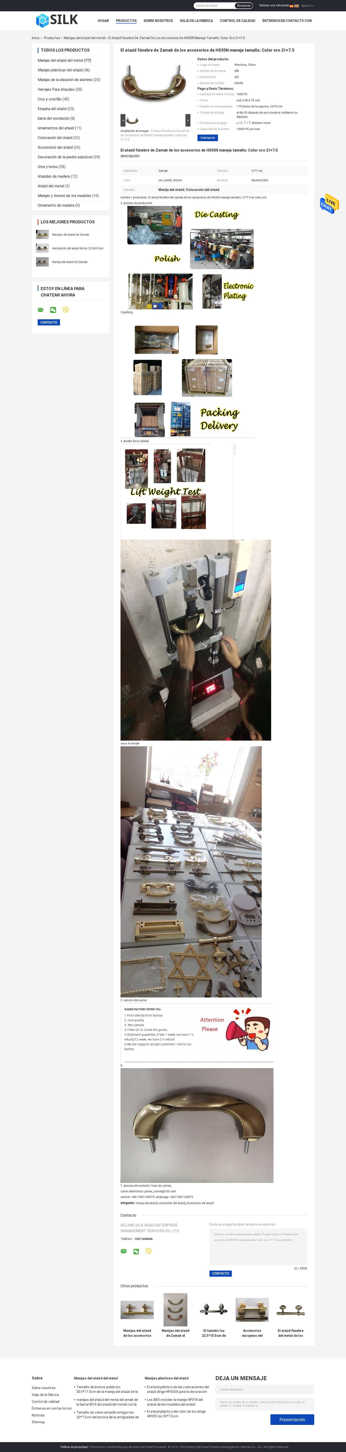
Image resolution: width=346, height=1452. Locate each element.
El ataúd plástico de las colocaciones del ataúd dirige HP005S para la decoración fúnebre (178, 1390)
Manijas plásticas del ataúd (60, 70)
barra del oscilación (53, 118)
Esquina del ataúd (52, 109)
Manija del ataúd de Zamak (69, 262)
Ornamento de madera (56, 205)
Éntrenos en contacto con (287, 21)
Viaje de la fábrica (196, 21)
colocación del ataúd (172, 1203)
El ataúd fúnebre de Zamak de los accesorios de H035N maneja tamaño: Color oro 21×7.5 (155, 135)
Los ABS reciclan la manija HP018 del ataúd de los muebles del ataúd (175, 1402)
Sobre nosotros (158, 21)
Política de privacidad (74, 1447)
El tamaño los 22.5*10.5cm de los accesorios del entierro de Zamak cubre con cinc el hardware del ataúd (214, 1333)
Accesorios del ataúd (55, 147)
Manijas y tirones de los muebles (64, 195)
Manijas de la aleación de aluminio (65, 80)
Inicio (36, 38)
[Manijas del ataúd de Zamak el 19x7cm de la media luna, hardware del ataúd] (175, 1309)
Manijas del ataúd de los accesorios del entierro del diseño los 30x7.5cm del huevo (137, 1333)
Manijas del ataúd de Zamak (70, 234)
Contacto (208, 137)
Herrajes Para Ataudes (56, 89)
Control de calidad (237, 21)
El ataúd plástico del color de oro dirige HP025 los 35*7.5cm (176, 1414)
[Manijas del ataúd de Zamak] (42, 234)
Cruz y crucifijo (50, 99)
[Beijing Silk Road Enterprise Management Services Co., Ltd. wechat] (56, 310)
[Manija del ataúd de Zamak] (42, 261)
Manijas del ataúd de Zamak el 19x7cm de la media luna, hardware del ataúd (175, 1333)
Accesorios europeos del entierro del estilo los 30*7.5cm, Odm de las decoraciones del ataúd (252, 1333)
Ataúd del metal (51, 186)
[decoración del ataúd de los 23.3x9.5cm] (42, 248)
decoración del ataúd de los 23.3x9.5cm (77, 248)
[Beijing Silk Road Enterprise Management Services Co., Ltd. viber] (69, 310)
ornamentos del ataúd (56, 128)
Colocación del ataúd (55, 137)
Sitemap (38, 1422)
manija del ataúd (146, 1203)
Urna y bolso (48, 166)
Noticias (38, 1415)
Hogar (103, 21)
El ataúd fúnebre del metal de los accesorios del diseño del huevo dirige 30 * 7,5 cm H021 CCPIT (290, 1333)
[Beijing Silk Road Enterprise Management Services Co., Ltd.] (58, 21)
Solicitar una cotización (274, 5)
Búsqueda (243, 5)
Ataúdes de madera (54, 176)
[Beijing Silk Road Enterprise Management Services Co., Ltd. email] (43, 310)
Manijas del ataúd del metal (84, 38)
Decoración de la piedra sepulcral (65, 157)
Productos (126, 21)
